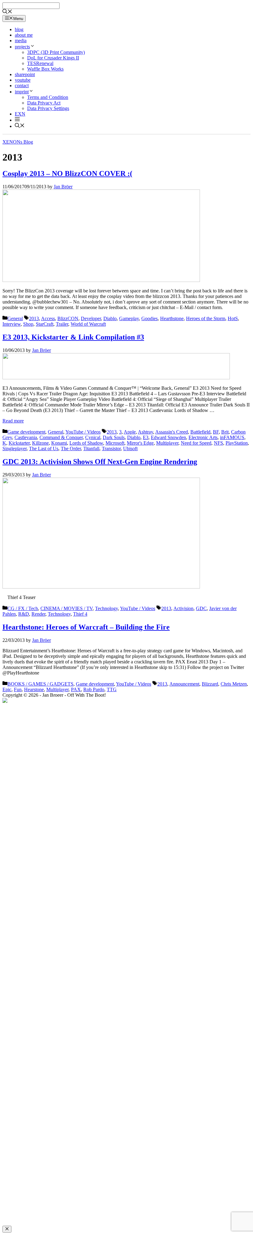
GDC (201, 608)
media (21, 40)
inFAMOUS (232, 437)
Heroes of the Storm (205, 318)
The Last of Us (43, 448)
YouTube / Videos (83, 431)
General (15, 318)
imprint (22, 91)
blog (19, 29)
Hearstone (34, 689)
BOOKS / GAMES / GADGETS (40, 684)
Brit (225, 431)
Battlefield (200, 431)
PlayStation (237, 443)
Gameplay (129, 318)
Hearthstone (172, 318)
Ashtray (145, 431)
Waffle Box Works (45, 68)
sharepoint (25, 74)
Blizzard (210, 684)
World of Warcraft (88, 324)
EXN (20, 113)
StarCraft (44, 324)
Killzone (40, 443)
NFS (218, 443)
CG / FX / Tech (22, 608)
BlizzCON (67, 318)
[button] (17, 120)
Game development (26, 431)
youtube (23, 80)
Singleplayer (14, 448)
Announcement (184, 684)
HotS (233, 318)
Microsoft (115, 443)
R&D (23, 614)
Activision (183, 608)
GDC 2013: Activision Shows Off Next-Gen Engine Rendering (99, 462)
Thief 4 (80, 614)
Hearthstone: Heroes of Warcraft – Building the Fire (86, 627)
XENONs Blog (17, 142)
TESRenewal (40, 63)
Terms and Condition (47, 97)
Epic (6, 689)
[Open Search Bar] (7, 12)
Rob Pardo (93, 689)
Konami (59, 443)
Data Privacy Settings (48, 108)
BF (216, 431)
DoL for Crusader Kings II (53, 57)
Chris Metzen (234, 684)
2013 (34, 318)
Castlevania (26, 437)
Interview (11, 324)
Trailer (62, 324)
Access (48, 318)
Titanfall (91, 448)
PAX (76, 689)
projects (22, 46)
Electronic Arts (203, 437)
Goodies (149, 318)
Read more (13, 420)
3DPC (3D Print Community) (56, 52)
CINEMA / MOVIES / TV (66, 608)
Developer (91, 318)
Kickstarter (19, 443)
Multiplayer (167, 443)
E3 (145, 437)
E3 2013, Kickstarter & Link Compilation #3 (73, 337)
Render (38, 614)
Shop (28, 324)
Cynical (92, 437)
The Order (71, 448)
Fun (18, 689)
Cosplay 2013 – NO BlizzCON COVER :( (67, 173)
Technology (106, 608)
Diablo (110, 318)
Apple (130, 431)
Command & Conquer (61, 437)
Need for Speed (196, 443)
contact (22, 85)
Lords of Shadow (86, 443)
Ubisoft (130, 448)
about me (24, 35)
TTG (112, 689)
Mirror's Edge (140, 443)
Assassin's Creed (171, 431)
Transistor (111, 448)
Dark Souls (114, 437)
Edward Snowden (168, 437)
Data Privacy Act (43, 102)
